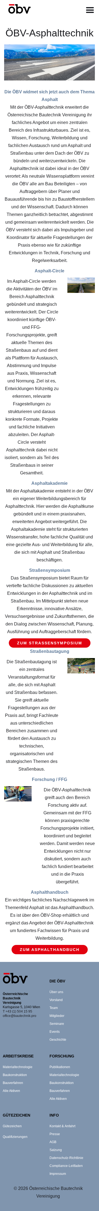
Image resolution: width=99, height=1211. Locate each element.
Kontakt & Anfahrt (62, 1126)
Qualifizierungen (15, 1137)
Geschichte (58, 1040)
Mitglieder (57, 1016)
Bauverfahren (13, 1083)
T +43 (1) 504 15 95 (17, 1011)
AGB (53, 1142)
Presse (55, 1134)
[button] (90, 10)
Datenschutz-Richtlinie (66, 1158)
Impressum (58, 1174)
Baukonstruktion (15, 1075)
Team (54, 1008)
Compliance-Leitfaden (66, 1166)
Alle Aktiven (11, 1091)
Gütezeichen (12, 1126)
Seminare (57, 1024)
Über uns (56, 992)
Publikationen (60, 1067)
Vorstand (56, 1000)
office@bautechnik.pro (19, 1016)
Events (55, 1032)
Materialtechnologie (17, 1067)
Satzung (56, 1150)
